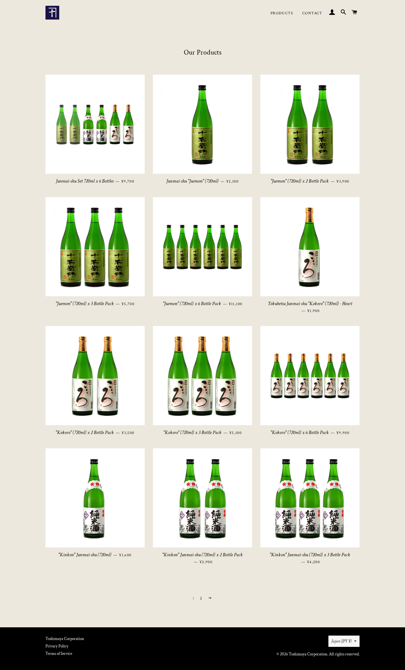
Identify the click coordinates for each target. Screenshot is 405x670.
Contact (312, 13)
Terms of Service (58, 653)
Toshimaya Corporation (64, 638)
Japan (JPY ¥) (341, 641)
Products (282, 13)
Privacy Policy (56, 646)
